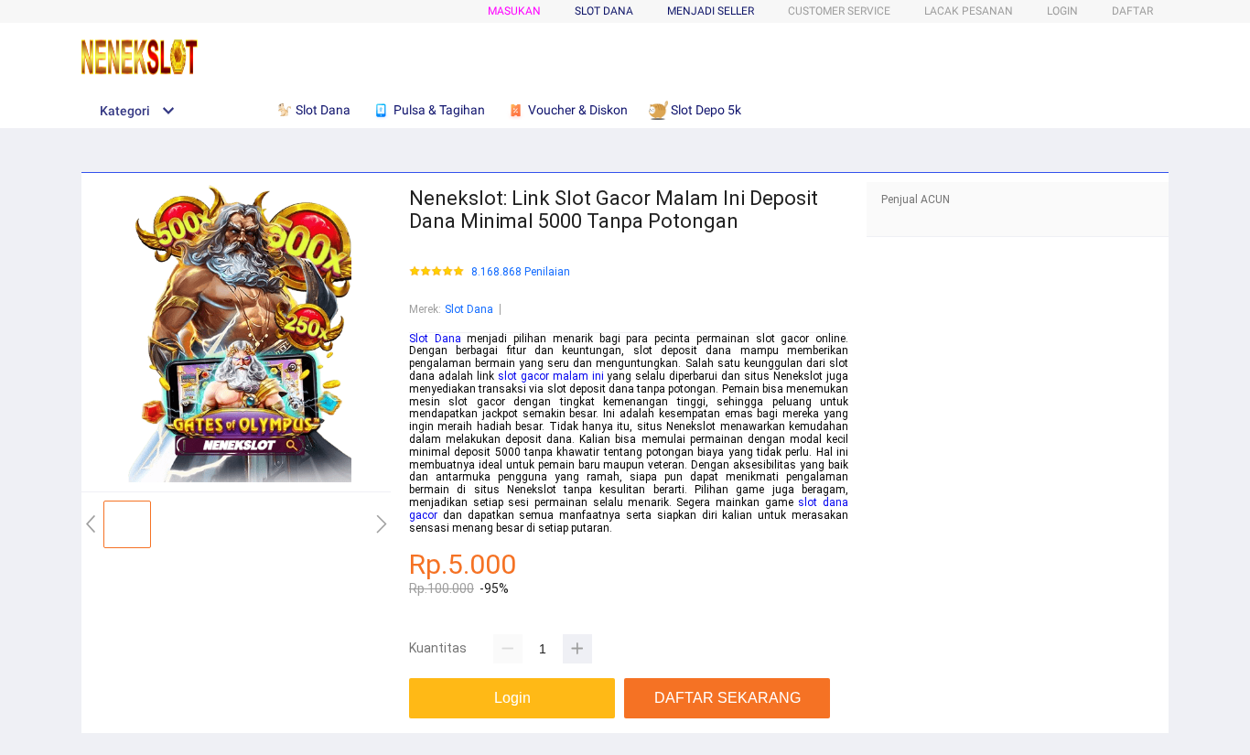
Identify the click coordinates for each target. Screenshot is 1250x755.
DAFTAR (1132, 11)
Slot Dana (469, 309)
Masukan (514, 11)
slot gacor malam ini (551, 376)
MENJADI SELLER (710, 11)
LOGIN (1062, 11)
